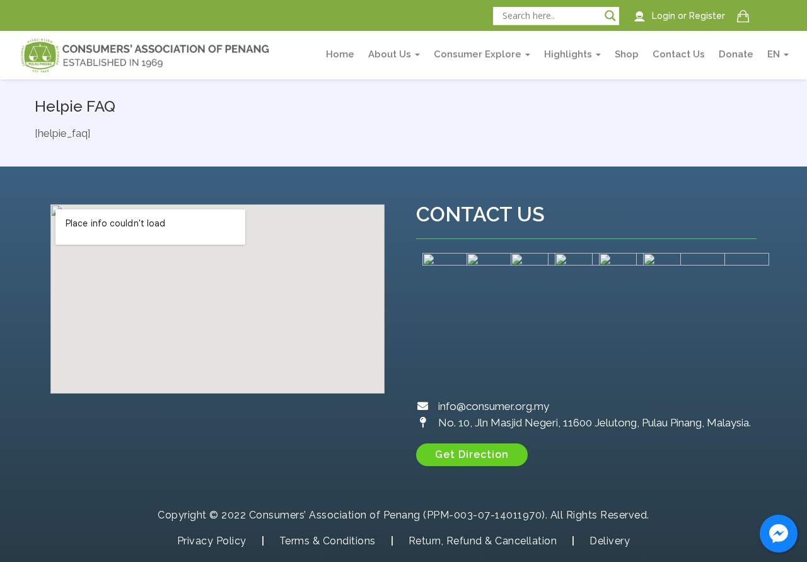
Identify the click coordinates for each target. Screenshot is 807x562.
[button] (472, 454)
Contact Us (679, 54)
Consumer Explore (479, 54)
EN (774, 54)
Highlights (569, 54)
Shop (627, 54)
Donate (736, 54)
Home (340, 54)
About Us (391, 54)
